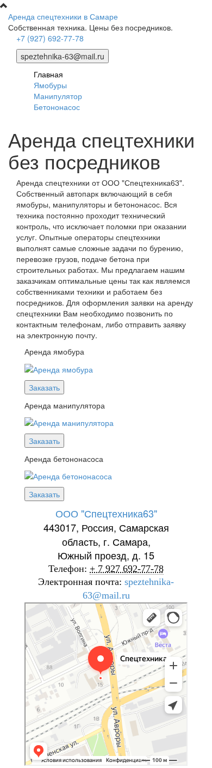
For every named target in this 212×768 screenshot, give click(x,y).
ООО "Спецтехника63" (106, 513)
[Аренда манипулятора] (69, 421)
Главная (48, 74)
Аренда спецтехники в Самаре (63, 16)
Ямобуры (50, 85)
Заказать (44, 387)
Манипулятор (58, 95)
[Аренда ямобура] (58, 367)
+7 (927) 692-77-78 (50, 38)
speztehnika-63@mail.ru (62, 56)
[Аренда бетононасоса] (68, 475)
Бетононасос (57, 106)
